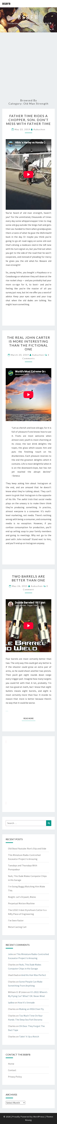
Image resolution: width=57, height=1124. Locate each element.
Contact (12, 1070)
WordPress (38, 1116)
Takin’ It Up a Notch (29, 1036)
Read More (29, 718)
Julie (10, 954)
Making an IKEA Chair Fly (31, 1009)
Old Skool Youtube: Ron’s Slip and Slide (27, 848)
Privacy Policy (15, 1076)
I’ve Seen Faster (16, 920)
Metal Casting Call (17, 926)
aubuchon (39, 129)
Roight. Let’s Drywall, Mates (22, 896)
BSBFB (6, 3)
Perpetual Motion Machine (21, 903)
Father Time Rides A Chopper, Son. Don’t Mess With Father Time (28, 120)
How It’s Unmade (26, 1002)
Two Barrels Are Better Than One (28, 578)
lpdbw (11, 1002)
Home (11, 1063)
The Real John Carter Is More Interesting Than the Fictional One (28, 343)
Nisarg (28, 1120)
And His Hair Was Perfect (33, 975)
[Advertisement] (28, 65)
